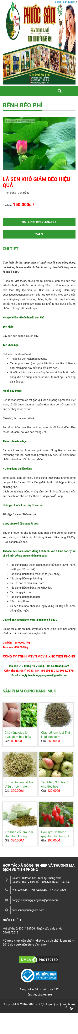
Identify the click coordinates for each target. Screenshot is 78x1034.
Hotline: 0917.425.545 (39, 222)
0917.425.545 (19, 890)
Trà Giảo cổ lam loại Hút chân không (19, 834)
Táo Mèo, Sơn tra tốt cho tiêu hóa (55, 784)
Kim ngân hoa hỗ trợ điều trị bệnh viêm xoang (19, 786)
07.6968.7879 (58, 890)
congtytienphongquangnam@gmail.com (35, 900)
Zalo (39, 234)
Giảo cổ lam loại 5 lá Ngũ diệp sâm (55, 735)
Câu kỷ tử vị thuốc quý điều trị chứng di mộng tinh (55, 836)
